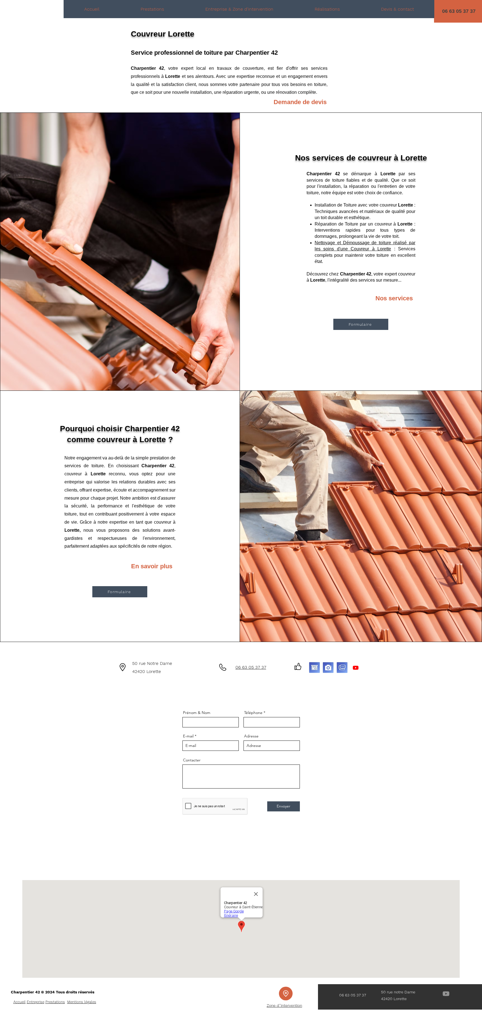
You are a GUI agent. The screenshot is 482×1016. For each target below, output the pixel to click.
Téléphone (253, 713)
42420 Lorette (146, 671)
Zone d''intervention (284, 1005)
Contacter (192, 760)
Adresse (251, 736)
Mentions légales (81, 1002)
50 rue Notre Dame (152, 663)
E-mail (188, 736)
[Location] (286, 993)
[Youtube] (355, 667)
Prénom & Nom (196, 713)
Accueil (19, 1002)
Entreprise (35, 1002)
